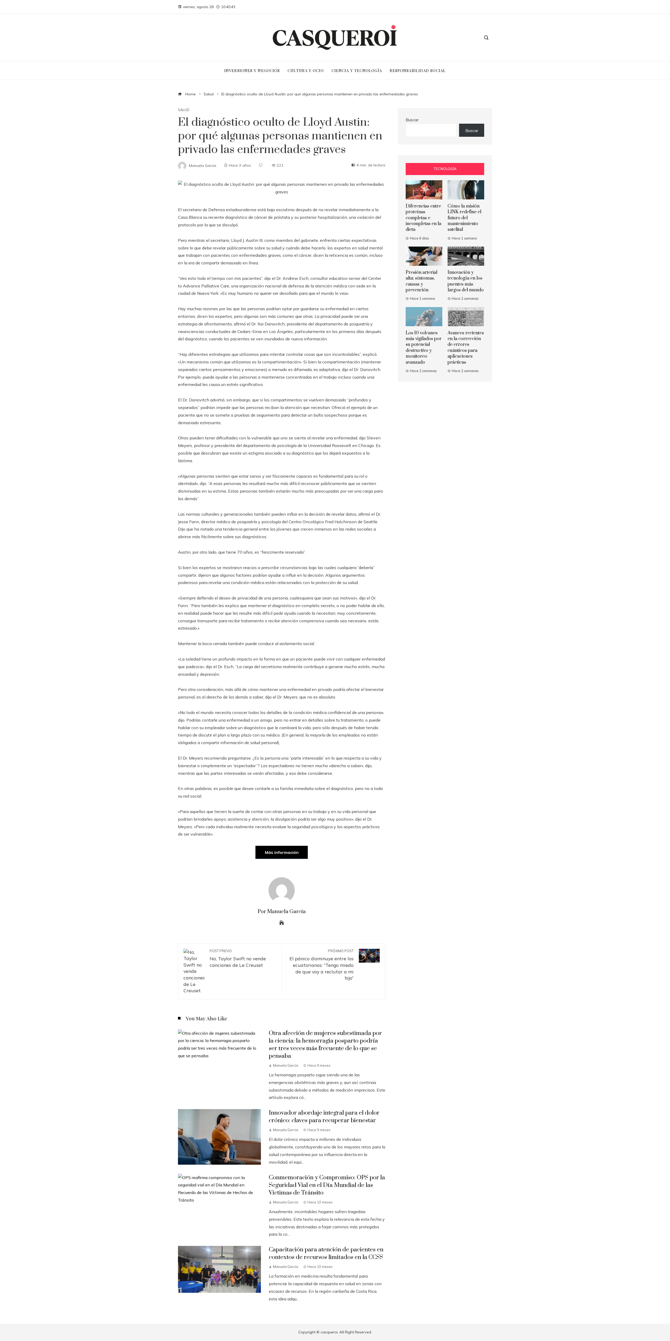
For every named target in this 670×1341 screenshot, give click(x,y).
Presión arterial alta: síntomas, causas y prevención (421, 281)
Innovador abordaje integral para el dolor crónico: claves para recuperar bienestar (324, 1116)
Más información (282, 852)
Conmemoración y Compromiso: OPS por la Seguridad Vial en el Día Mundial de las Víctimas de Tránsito (327, 1185)
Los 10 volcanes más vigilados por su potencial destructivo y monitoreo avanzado (424, 347)
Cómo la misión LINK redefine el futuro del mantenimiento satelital (464, 218)
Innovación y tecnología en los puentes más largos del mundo (466, 281)
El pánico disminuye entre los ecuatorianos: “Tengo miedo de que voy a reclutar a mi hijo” (321, 965)
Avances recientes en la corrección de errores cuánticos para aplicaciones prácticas (466, 347)
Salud (183, 110)
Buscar (412, 119)
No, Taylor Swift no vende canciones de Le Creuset (238, 958)
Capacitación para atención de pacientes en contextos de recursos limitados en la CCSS (326, 1253)
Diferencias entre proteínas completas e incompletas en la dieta (423, 218)
